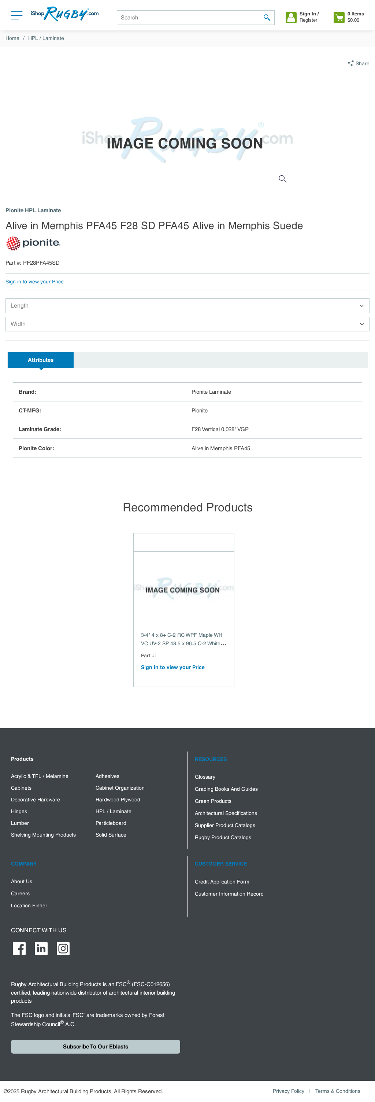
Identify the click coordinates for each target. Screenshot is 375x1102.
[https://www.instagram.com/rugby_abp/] (63, 948)
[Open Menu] (17, 17)
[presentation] (41, 360)
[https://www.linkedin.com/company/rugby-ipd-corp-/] (41, 948)
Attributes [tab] (40, 360)
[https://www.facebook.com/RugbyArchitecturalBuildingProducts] (19, 948)
